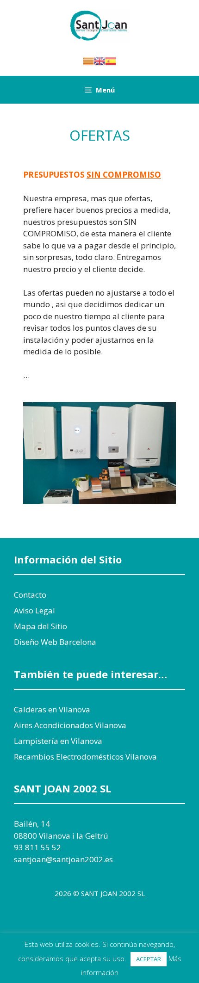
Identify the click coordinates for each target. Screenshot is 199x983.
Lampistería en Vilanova (58, 741)
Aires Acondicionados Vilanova (70, 725)
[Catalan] (88, 60)
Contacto (30, 594)
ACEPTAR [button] (148, 959)
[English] (99, 60)
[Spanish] (110, 60)
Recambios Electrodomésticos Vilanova (85, 756)
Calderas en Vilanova (52, 709)
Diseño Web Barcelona (55, 642)
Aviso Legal (34, 610)
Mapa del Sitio (40, 626)
